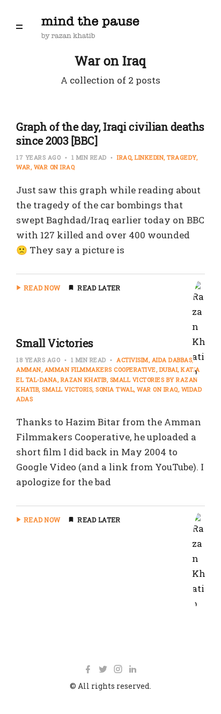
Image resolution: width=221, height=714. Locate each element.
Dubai (168, 369)
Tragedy (181, 157)
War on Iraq (54, 167)
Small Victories (54, 343)
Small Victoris (67, 389)
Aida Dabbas (172, 360)
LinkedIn (149, 157)
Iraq (124, 157)
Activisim (132, 360)
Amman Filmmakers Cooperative (100, 369)
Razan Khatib (84, 379)
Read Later (98, 287)
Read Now (42, 287)
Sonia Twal (114, 389)
